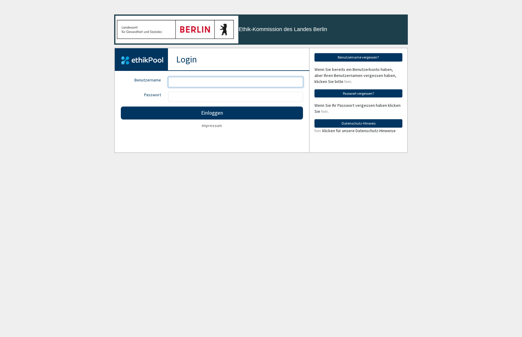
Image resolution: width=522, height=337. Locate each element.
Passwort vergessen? (358, 93)
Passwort (152, 94)
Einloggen (212, 113)
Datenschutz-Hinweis (358, 123)
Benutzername (147, 80)
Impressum (212, 125)
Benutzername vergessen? (358, 57)
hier (347, 81)
